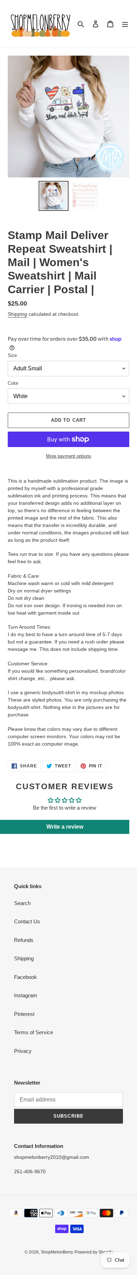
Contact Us (27, 921)
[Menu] (125, 23)
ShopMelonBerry (57, 1252)
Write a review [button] (64, 827)
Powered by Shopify (93, 1252)
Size (12, 355)
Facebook (25, 977)
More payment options (68, 456)
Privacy (23, 1051)
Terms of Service (33, 1032)
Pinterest (24, 1014)
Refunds (23, 940)
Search (22, 903)
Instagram (25, 995)
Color (13, 383)
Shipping (17, 314)
